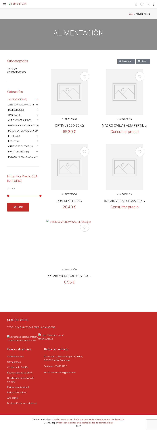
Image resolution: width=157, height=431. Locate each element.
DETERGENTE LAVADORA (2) (22, 130)
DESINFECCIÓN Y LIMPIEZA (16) (23, 125)
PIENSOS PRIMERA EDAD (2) (22, 156)
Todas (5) (12, 68)
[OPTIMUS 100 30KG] (69, 92)
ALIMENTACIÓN (69, 119)
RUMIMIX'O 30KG (69, 201)
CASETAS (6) (14, 115)
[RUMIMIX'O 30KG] (69, 167)
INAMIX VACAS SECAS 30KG (124, 201)
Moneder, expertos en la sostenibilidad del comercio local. (85, 422)
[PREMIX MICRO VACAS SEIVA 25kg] (69, 243)
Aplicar (18, 207)
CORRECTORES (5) (16, 72)
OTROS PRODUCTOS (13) (20, 146)
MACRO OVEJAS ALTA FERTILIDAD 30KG (124, 125)
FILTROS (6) (14, 136)
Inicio (131, 14)
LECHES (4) (13, 141)
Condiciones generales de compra (20, 380)
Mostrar (142, 61)
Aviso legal (12, 397)
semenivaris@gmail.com (63, 372)
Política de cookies (17, 392)
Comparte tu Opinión (17, 367)
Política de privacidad (18, 387)
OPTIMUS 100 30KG (69, 125)
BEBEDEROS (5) (16, 110)
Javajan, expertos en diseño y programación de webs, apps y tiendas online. (89, 419)
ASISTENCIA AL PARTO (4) (21, 104)
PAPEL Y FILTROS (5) (18, 151)
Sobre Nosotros (15, 356)
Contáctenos (14, 362)
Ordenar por (125, 61)
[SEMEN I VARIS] (18, 4)
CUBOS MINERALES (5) (19, 120)
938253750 (61, 366)
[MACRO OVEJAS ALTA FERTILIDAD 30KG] (124, 92)
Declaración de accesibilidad (21, 403)
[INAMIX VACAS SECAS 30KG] (124, 167)
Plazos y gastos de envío (20, 372)
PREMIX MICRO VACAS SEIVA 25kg (69, 276)
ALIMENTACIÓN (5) (17, 99)
